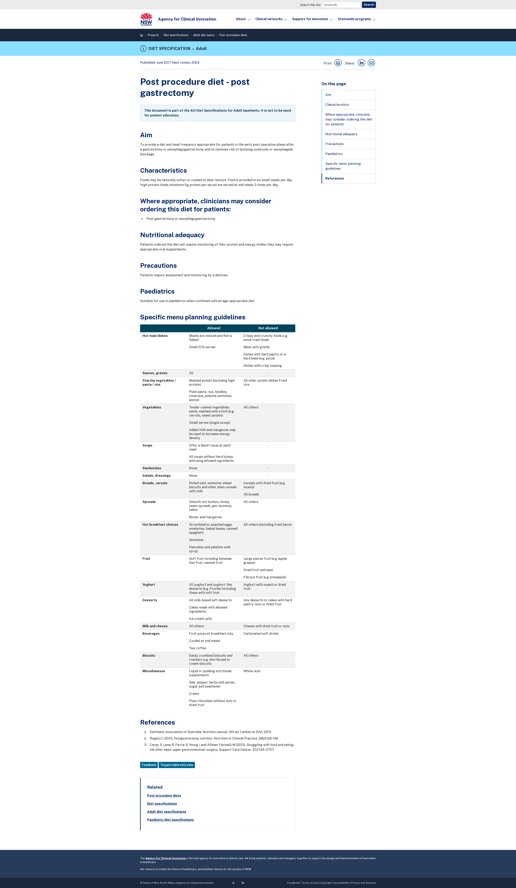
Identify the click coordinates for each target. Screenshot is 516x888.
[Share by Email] (371, 63)
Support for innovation (310, 19)
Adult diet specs (204, 35)
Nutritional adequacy (341, 134)
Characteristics (337, 105)
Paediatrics (334, 154)
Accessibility (341, 882)
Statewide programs (354, 19)
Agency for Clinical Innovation (166, 858)
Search (369, 4)
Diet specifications (175, 35)
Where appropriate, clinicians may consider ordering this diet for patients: (348, 119)
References (334, 178)
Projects (153, 35)
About (241, 19)
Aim (328, 95)
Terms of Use (309, 882)
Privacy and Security (363, 882)
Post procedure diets (233, 35)
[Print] (338, 63)
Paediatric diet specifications (170, 820)
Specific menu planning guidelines (343, 166)
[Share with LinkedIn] (361, 63)
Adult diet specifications (166, 812)
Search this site (310, 4)
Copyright (326, 882)
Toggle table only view (176, 764)
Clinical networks (269, 19)
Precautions (334, 144)
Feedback (149, 764)
